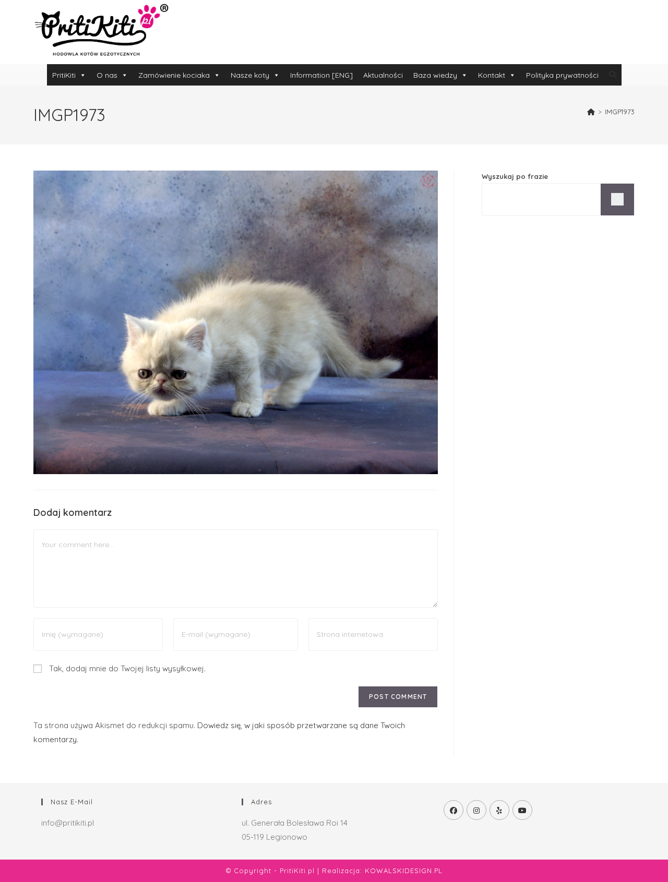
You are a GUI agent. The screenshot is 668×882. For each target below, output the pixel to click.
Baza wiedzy (435, 75)
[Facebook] (453, 810)
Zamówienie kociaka (174, 75)
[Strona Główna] (591, 111)
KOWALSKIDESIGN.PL (404, 870)
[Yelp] (499, 810)
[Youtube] (522, 810)
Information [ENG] (321, 75)
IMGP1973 (620, 111)
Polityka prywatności (562, 75)
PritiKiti (64, 75)
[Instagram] (476, 810)
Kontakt (491, 75)
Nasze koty (250, 75)
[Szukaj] (617, 199)
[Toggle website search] (613, 74)
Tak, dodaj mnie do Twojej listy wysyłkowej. (126, 668)
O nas (107, 75)
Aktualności (383, 75)
